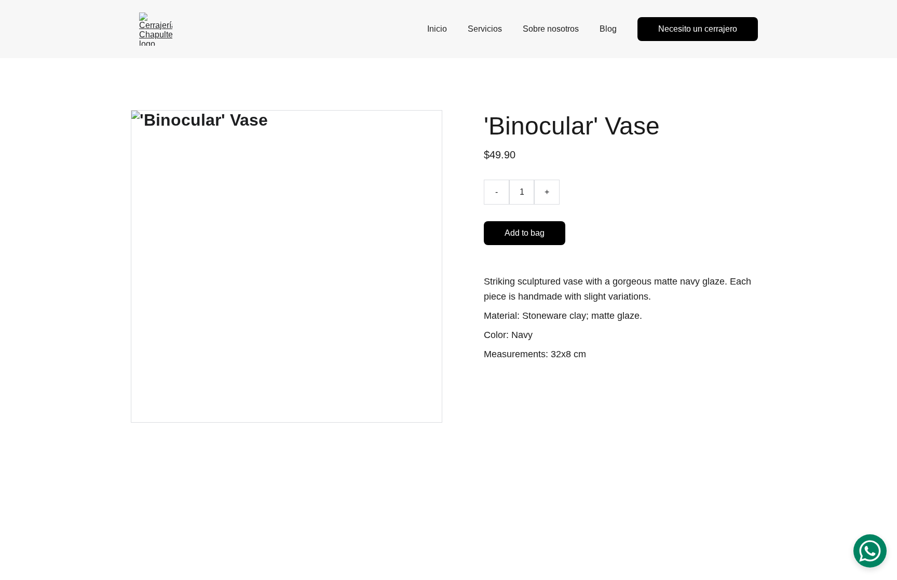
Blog (608, 28)
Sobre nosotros (551, 28)
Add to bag (525, 232)
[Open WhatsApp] (870, 551)
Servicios (485, 28)
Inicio (437, 28)
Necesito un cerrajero (697, 28)
